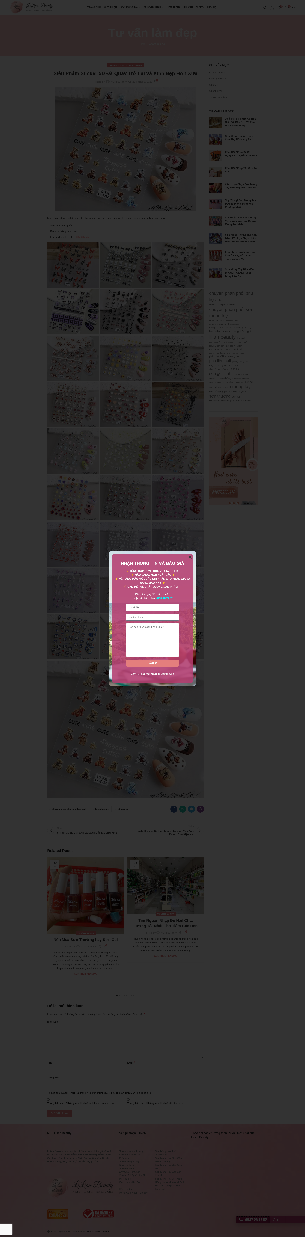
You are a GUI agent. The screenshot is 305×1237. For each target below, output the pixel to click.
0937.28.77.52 (164, 598)
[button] (190, 557)
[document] (152, 618)
